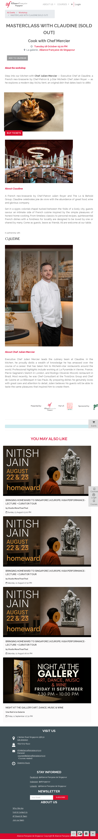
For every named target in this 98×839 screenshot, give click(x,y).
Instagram (34, 782)
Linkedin (33, 786)
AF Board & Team (20, 816)
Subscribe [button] (60, 797)
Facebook (34, 777)
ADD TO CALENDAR (17, 58)
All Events (11, 13)
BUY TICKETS (14, 132)
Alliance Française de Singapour (57, 50)
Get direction (22, 740)
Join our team (18, 820)
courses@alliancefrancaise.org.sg (31, 756)
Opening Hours (23, 763)
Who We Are (18, 808)
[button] (72, 4)
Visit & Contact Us (20, 812)
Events (93, 426)
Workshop (23, 13)
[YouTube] (47, 829)
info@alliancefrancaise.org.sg (29, 750)
